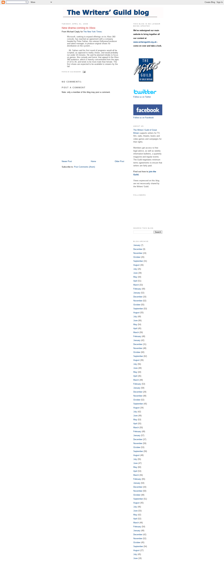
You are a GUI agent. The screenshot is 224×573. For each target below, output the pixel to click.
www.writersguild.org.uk (144, 42)
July (135, 269)
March (136, 285)
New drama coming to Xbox (78, 27)
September (138, 261)
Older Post (119, 161)
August (136, 265)
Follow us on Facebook (143, 117)
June (135, 273)
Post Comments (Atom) (84, 167)
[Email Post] (84, 72)
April (135, 281)
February (137, 289)
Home (93, 161)
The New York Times (92, 31)
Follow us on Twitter (142, 97)
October (136, 257)
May (135, 277)
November (137, 253)
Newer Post (67, 161)
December (137, 249)
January (136, 245)
